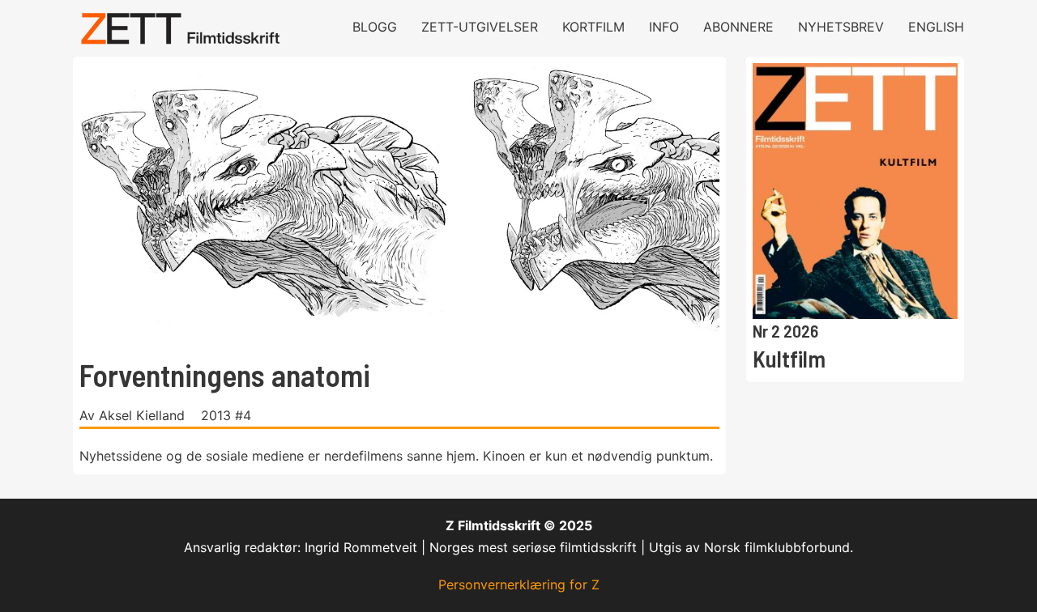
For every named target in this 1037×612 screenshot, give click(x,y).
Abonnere (738, 27)
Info (664, 27)
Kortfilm (593, 27)
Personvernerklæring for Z (519, 584)
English (936, 27)
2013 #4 (226, 415)
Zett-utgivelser (479, 27)
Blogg (374, 27)
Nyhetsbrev (841, 27)
